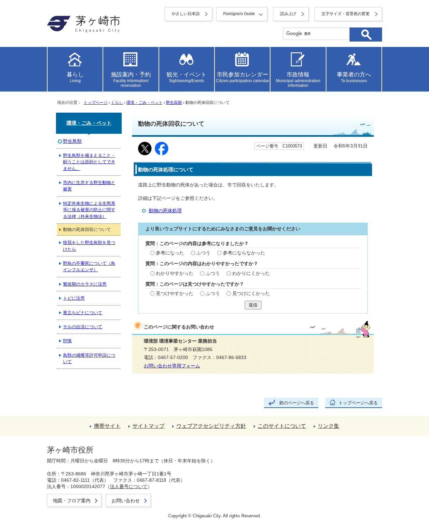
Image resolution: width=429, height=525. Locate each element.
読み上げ (288, 13)
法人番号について (128, 486)
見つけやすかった (174, 293)
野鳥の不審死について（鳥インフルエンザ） (89, 266)
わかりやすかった (174, 273)
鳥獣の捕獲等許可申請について (89, 358)
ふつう (203, 252)
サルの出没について (82, 326)
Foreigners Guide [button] (239, 13)
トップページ (95, 102)
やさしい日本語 (186, 13)
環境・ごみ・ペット (144, 102)
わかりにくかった (251, 273)
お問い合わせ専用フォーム (172, 365)
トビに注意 (74, 298)
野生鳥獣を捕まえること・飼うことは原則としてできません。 (89, 162)
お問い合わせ (126, 500)
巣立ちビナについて (82, 312)
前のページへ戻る (296, 402)
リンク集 (328, 426)
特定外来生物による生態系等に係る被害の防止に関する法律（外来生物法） (89, 210)
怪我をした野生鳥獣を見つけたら (89, 245)
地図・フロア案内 (71, 500)
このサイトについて (282, 426)
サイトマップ (148, 426)
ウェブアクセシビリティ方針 (211, 426)
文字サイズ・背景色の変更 (345, 13)
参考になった (170, 252)
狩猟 (67, 340)
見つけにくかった (251, 293)
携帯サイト (107, 426)
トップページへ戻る (358, 402)
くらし (117, 102)
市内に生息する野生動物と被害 (89, 185)
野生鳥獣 (174, 102)
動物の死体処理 (165, 210)
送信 (253, 304)
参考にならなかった (244, 252)
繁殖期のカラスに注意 (85, 284)
